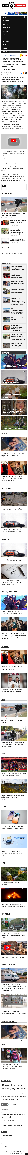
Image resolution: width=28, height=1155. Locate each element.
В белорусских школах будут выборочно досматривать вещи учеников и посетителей (11, 1066)
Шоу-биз (5, 38)
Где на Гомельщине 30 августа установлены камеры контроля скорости (13, 214)
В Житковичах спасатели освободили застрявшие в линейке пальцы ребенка (17, 283)
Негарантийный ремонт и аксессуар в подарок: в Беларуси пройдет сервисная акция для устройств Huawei (13, 852)
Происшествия (6, 28)
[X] (26, 73)
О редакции (5, 1141)
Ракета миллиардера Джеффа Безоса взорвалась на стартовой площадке (13, 905)
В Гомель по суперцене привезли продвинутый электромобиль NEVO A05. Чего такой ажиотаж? (17, 311)
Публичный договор (6, 1125)
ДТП (4, 34)
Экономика (6, 41)
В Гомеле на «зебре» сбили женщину (18, 318)
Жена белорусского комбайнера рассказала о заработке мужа (12, 690)
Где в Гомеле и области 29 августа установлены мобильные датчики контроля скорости (17, 291)
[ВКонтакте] (21, 73)
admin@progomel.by (6, 1117)
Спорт (4, 45)
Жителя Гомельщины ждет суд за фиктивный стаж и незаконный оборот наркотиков (12, 582)
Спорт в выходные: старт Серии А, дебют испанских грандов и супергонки (12, 797)
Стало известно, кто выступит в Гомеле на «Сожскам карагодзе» (13, 365)
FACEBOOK (22, 1151)
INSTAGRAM (16, 1153)
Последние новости (6, 263)
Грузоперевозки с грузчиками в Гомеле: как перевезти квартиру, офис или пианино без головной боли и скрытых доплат (18, 301)
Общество (5, 24)
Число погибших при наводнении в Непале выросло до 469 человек (17, 345)
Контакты (5, 1146)
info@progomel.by (5, 1109)
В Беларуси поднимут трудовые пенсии (14, 428)
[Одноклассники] (23, 73)
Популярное (6, 353)
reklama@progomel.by (16, 1112)
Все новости (5, 55)
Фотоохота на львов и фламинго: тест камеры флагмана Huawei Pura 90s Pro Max (13, 828)
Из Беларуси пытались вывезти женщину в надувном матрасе (18, 240)
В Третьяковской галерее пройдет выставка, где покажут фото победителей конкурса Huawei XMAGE (13, 1011)
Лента (4, 17)
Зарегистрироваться (7, 1135)
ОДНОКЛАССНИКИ (15, 1151)
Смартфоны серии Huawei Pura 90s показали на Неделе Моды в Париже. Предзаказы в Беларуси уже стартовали (13, 636)
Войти (4, 1138)
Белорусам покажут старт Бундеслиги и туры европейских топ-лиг (17, 275)
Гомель (9, 185)
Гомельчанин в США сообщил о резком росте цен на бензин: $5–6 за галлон (13, 935)
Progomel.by (5, 74)
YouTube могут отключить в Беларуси (13, 957)
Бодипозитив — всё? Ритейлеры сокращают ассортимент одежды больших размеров (18, 222)
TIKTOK (21, 1153)
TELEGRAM (10, 1153)
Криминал (5, 31)
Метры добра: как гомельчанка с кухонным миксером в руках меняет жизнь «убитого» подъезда (13, 411)
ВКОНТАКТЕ (7, 1151)
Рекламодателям (6, 1143)
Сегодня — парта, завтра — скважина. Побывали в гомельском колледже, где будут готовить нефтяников (17, 231)
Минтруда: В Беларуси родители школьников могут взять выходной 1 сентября (13, 395)
